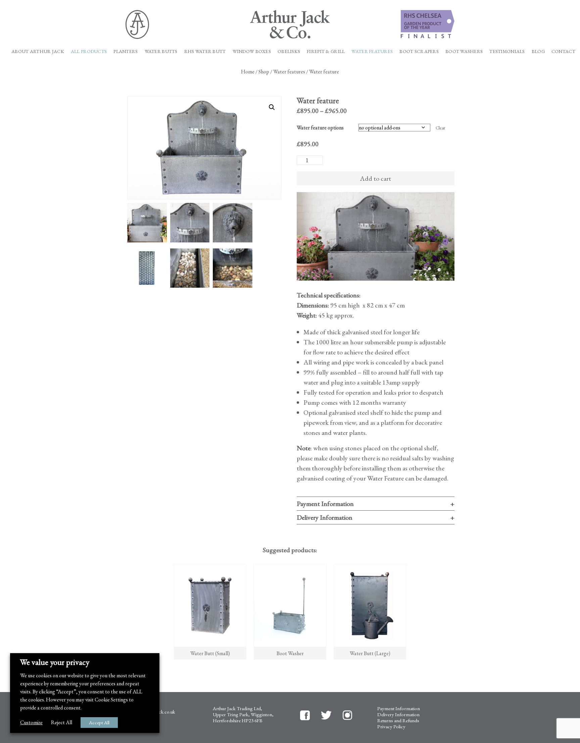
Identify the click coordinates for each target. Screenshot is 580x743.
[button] (272, 107)
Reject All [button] (61, 722)
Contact (563, 51)
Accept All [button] (99, 722)
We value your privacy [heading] (54, 662)
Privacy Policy (391, 726)
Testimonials (507, 51)
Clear (440, 128)
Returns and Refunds (398, 720)
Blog (538, 51)
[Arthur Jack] (290, 24)
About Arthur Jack (37, 51)
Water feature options (320, 127)
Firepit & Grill (326, 51)
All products (89, 51)
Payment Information (325, 503)
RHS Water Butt (205, 51)
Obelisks (289, 51)
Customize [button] (31, 722)
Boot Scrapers (419, 51)
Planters (125, 51)
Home (247, 71)
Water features (372, 51)
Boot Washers (464, 51)
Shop (263, 71)
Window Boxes (252, 51)
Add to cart (375, 178)
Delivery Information (324, 517)
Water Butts (161, 51)
